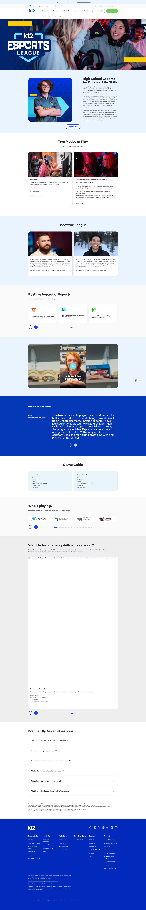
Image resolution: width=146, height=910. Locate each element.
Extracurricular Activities (38, 16)
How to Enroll (62, 843)
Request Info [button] (99, 11)
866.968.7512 (100, 6)
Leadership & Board (94, 850)
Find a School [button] (77, 839)
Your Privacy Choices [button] (48, 900)
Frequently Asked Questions (48, 840)
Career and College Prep (110, 843)
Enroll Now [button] (112, 11)
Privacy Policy (39, 900)
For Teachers (107, 865)
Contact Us (46, 855)
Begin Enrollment (63, 846)
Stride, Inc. (92, 839)
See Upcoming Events (36, 196)
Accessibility (72, 900)
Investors (91, 853)
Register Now (73, 127)
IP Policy (78, 900)
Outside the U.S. (63, 850)
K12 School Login (109, 6)
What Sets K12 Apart (34, 843)
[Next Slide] (36, 327)
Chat (44, 851)
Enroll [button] (75, 11)
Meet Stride (92, 843)
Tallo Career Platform (110, 868)
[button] (116, 6)
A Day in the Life (32, 851)
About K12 (31, 839)
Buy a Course (107, 846)
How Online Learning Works (34, 847)
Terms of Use (31, 900)
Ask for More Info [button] (48, 845)
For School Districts (109, 861)
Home (29, 16)
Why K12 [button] (43, 11)
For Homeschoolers (109, 853)
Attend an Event (32, 855)
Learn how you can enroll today (84, 2)
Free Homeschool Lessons (109, 857)
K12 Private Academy (34, 858)
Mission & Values (93, 846)
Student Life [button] (65, 11)
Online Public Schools (110, 839)
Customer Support (48, 848)
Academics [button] (54, 11)
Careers (91, 856)
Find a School (86, 11)
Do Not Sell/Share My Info (62, 900)
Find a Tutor (107, 850)
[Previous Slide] (30, 327)
